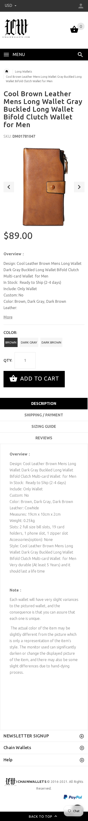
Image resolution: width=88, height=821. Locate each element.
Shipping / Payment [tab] (43, 415)
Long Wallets (23, 71)
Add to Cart (39, 378)
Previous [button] (9, 187)
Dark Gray (29, 342)
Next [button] (79, 187)
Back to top (41, 816)
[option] (44, 187)
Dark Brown (51, 342)
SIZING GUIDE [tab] (43, 426)
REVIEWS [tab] (43, 438)
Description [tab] (43, 403)
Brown (10, 342)
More (8, 317)
